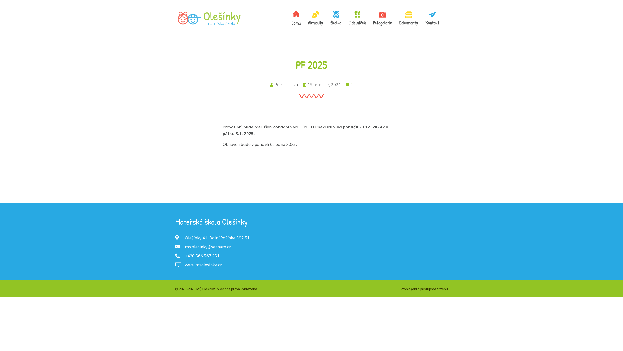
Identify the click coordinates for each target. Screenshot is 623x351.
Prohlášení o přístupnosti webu (424, 289)
